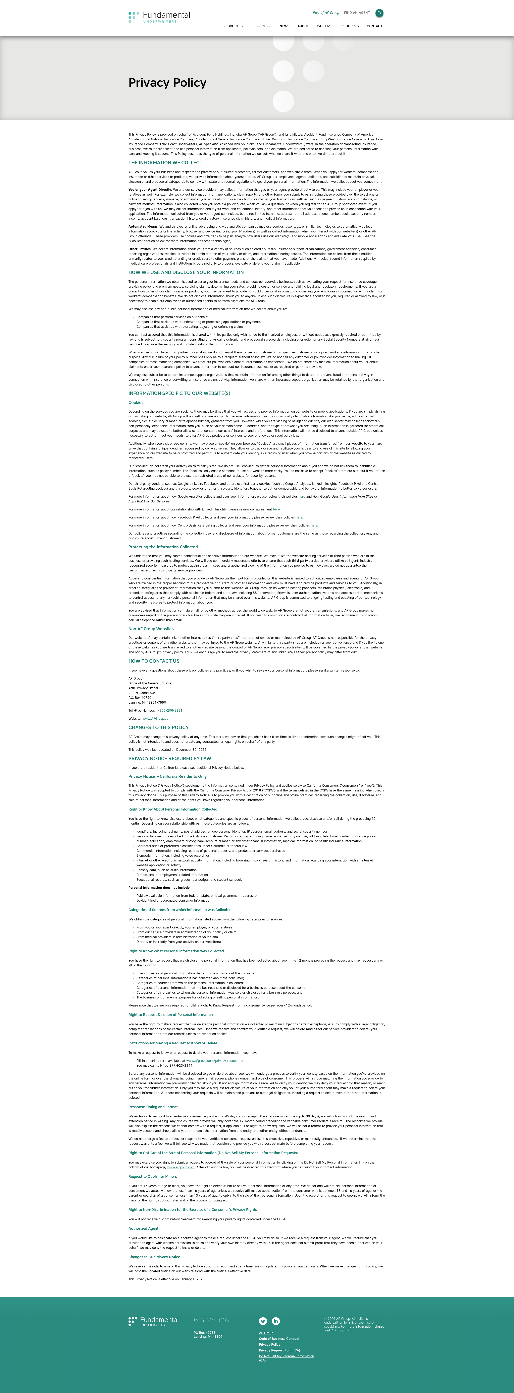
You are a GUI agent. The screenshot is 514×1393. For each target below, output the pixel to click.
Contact (374, 26)
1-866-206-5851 (169, 710)
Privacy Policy (269, 1344)
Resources (349, 26)
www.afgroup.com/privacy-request (212, 1061)
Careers (324, 26)
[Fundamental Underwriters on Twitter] (263, 1321)
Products (232, 26)
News (285, 26)
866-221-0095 (213, 1321)
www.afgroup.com (181, 1167)
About (303, 26)
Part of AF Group (326, 13)
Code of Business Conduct (279, 1339)
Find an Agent (357, 13)
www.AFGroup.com (157, 718)
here (302, 496)
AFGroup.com (341, 1330)
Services (260, 26)
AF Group (266, 1333)
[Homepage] (159, 17)
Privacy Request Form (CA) (279, 1350)
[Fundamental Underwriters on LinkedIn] (276, 1321)
